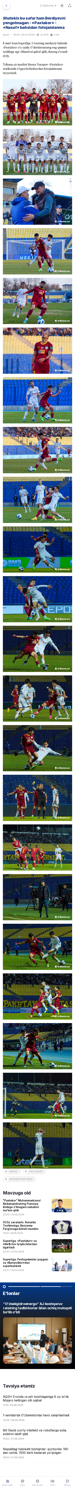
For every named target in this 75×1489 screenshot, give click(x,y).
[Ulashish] (69, 5)
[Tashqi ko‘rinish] (62, 5)
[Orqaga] (6, 5)
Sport (6, 34)
